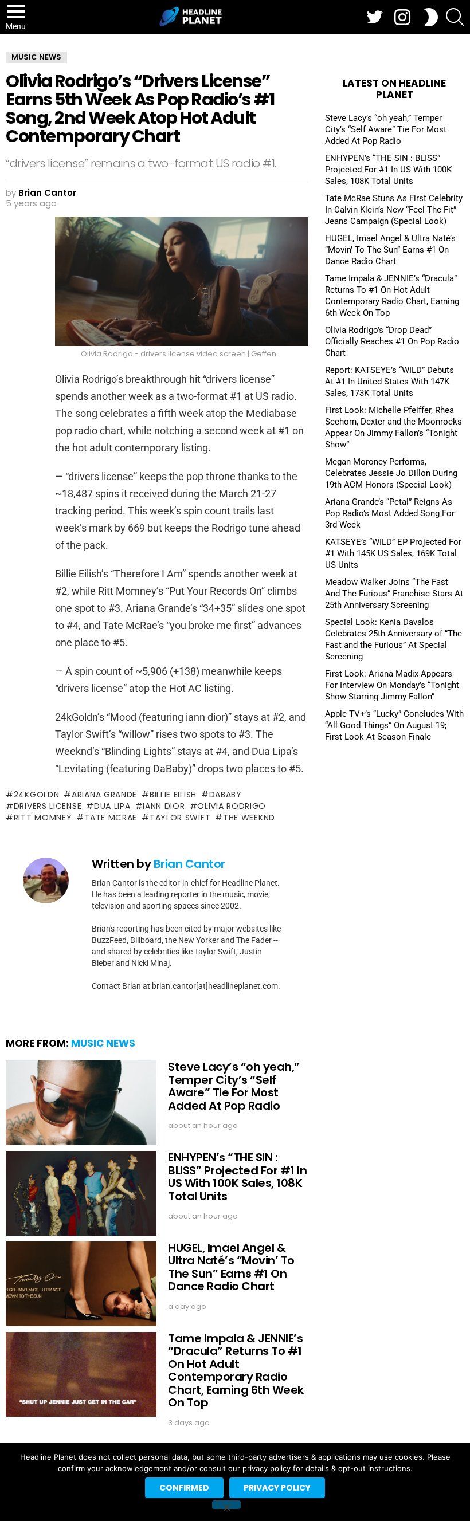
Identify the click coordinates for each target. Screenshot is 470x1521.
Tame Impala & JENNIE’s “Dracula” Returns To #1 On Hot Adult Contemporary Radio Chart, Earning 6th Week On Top (236, 1370)
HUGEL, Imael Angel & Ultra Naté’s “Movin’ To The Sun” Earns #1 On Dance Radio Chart (231, 1267)
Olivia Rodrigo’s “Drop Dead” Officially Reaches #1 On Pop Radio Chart (392, 341)
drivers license (47, 806)
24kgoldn (36, 794)
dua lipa (112, 806)
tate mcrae (110, 817)
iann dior (164, 806)
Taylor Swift (180, 817)
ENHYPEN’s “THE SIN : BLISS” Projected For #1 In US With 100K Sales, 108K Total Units (237, 1176)
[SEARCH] (455, 17)
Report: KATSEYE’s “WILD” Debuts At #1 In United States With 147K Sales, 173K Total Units (389, 381)
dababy (225, 794)
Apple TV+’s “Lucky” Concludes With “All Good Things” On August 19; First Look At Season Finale (394, 725)
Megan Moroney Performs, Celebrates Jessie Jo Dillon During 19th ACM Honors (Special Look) (391, 473)
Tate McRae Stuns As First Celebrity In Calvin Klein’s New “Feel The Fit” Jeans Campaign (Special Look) (394, 209)
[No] (226, 1504)
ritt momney (43, 817)
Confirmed (184, 1488)
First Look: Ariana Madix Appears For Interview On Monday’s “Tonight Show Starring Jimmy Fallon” (392, 685)
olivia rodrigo (231, 806)
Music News (103, 1043)
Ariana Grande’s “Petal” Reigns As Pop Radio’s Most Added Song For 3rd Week (390, 513)
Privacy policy (277, 1488)
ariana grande (104, 794)
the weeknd (249, 817)
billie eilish (173, 794)
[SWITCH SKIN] (431, 17)
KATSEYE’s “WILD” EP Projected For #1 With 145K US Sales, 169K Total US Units (393, 553)
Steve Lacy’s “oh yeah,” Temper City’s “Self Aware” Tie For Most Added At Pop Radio (234, 1086)
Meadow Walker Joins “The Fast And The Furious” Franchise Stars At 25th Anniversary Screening (394, 593)
